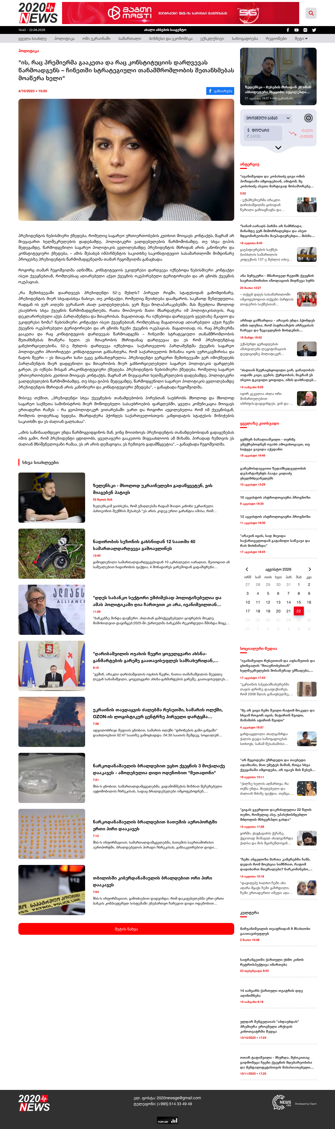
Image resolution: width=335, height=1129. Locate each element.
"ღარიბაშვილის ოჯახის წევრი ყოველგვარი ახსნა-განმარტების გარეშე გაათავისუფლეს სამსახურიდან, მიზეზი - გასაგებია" (153, 657)
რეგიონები (276, 38)
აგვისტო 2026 (278, 569)
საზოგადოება (245, 38)
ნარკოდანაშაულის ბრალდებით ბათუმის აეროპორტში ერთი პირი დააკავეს (155, 825)
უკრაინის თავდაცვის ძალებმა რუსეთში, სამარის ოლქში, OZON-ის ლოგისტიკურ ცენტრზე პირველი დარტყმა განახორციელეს (158, 713)
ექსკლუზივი (212, 38)
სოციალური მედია (258, 648)
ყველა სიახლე (32, 38)
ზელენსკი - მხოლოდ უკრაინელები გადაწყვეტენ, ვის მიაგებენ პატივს (153, 489)
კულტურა (249, 912)
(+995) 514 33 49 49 (174, 1103)
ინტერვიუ (249, 164)
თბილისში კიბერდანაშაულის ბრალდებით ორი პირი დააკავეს (152, 881)
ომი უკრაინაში (96, 38)
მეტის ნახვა (126, 928)
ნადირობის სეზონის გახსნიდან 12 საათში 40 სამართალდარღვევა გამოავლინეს (144, 545)
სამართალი (129, 38)
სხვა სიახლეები (40, 462)
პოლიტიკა (64, 38)
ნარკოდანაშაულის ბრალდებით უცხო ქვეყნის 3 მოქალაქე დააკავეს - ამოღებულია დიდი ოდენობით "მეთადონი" (159, 769)
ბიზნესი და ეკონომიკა (171, 38)
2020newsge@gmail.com (179, 1097)
